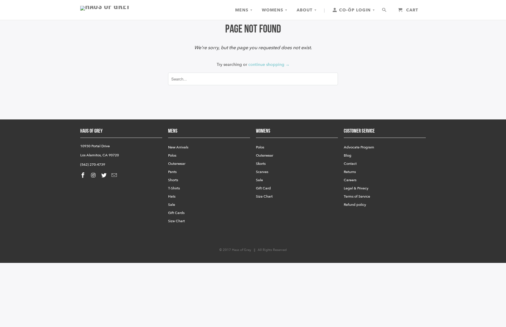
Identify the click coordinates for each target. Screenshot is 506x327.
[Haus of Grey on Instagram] (94, 175)
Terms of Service (357, 196)
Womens (274, 10)
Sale (171, 204)
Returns (350, 172)
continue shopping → (269, 64)
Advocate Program (359, 147)
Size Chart (176, 221)
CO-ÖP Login (356, 10)
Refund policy (355, 204)
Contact (350, 163)
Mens (243, 10)
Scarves (262, 172)
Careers (350, 180)
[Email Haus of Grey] (115, 175)
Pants (172, 172)
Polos (172, 155)
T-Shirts (174, 188)
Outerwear (176, 163)
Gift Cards (176, 212)
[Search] (384, 10)
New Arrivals (178, 147)
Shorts (173, 180)
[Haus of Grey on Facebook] (83, 175)
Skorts (261, 163)
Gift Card (263, 188)
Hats (171, 196)
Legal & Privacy (356, 188)
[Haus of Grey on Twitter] (104, 175)
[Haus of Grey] (121, 8)
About (307, 10)
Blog (347, 155)
